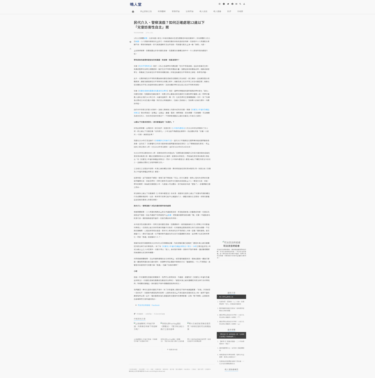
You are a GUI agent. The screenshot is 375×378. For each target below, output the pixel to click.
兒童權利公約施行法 (163, 140)
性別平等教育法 (145, 66)
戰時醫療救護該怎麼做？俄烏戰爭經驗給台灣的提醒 (231, 309)
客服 (152, 369)
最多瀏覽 (231, 329)
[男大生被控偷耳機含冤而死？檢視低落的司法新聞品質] (199, 330)
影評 (229, 11)
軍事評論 (176, 11)
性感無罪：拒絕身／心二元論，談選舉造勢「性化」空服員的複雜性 (231, 302)
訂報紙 (194, 369)
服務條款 (165, 369)
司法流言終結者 (138, 33)
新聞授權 (158, 369)
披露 (137, 41)
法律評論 (189, 11)
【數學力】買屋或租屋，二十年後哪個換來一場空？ (231, 342)
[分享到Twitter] (130, 36)
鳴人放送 (203, 11)
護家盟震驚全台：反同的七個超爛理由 (231, 349)
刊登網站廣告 (133, 369)
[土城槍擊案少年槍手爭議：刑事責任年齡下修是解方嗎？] (145, 330)
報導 (145, 38)
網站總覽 (142, 369)
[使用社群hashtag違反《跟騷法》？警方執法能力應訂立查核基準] (172, 330)
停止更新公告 (146, 11)
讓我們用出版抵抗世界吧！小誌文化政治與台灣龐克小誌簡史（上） (231, 322)
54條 (195, 246)
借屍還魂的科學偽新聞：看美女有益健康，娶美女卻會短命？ (231, 355)
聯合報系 (187, 369)
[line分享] (130, 41)
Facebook (155, 305)
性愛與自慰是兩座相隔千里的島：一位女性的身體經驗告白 (231, 362)
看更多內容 (173, 349)
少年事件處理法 (178, 128)
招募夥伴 (208, 369)
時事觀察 (162, 11)
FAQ (147, 369)
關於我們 (200, 369)
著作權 (172, 369)
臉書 (169, 215)
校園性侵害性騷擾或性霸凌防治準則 (153, 90)
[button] (130, 48)
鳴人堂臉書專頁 (231, 369)
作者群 (240, 11)
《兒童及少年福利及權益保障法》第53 (176, 246)
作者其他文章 (140, 318)
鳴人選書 (217, 11)
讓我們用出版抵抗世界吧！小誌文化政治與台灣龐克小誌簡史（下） (231, 316)
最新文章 (231, 292)
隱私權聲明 (179, 369)
